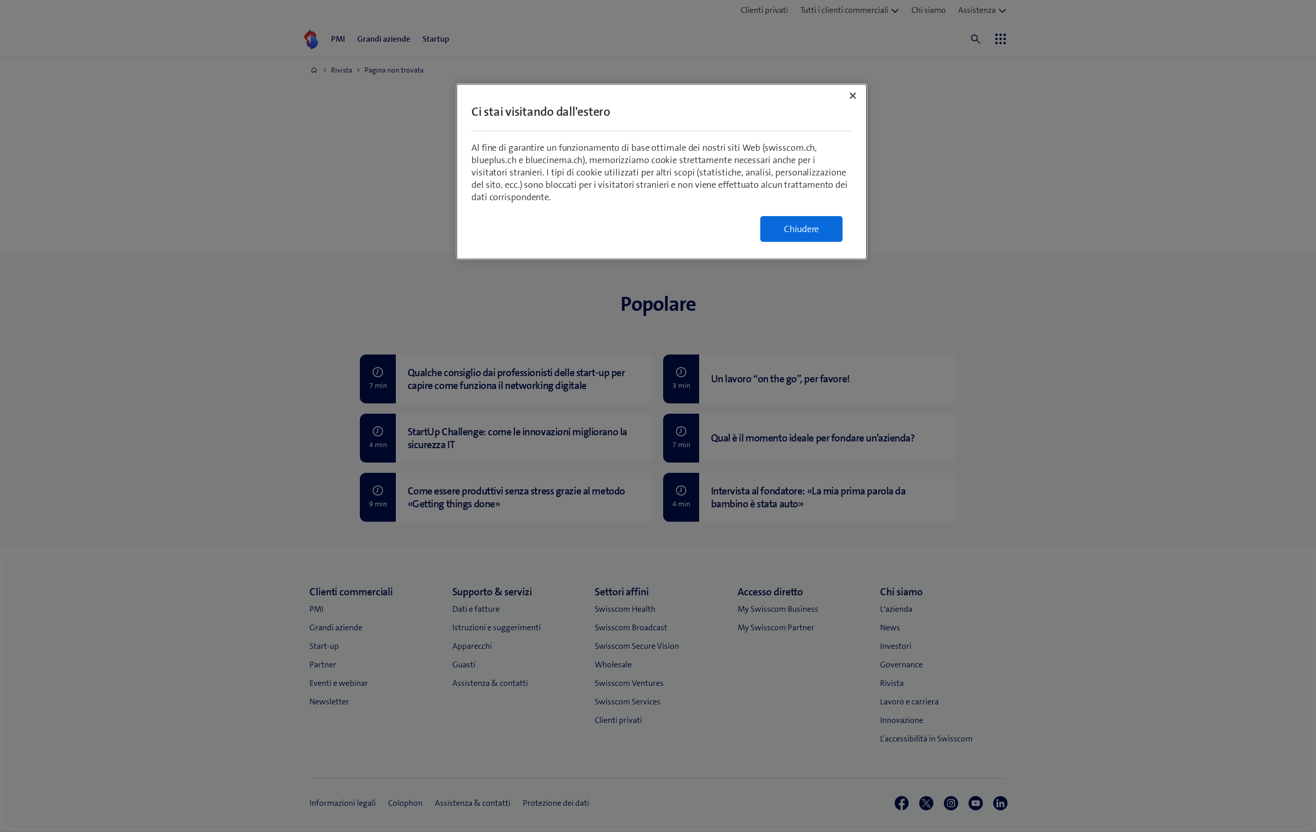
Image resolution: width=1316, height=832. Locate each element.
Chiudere (801, 229)
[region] (661, 171)
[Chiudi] (853, 95)
